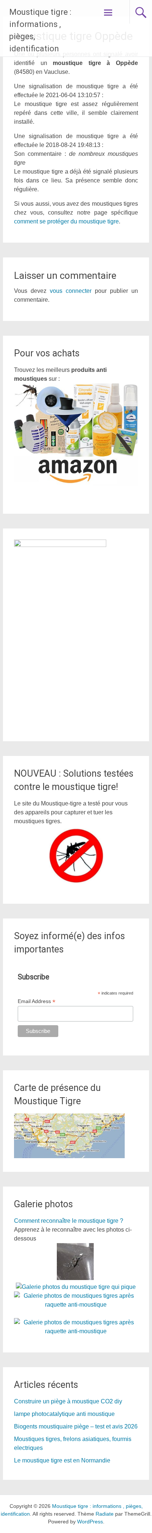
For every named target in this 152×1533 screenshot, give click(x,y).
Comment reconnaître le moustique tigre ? (68, 1221)
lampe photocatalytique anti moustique (64, 1414)
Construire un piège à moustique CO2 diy (68, 1401)
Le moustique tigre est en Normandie (62, 1460)
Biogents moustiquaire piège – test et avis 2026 (76, 1426)
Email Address (36, 1001)
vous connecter (70, 291)
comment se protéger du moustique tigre (66, 221)
